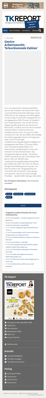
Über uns (11, 334)
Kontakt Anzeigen (15, 359)
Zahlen (9, 197)
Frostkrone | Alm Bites (20, 242)
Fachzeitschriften (14, 373)
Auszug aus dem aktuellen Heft (19, 322)
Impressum (11, 382)
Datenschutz (14, 393)
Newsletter (26, 30)
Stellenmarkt (12, 344)
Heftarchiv (11, 325)
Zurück (23, 205)
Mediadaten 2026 (14, 331)
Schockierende (30, 194)
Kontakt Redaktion (15, 356)
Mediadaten (36, 30)
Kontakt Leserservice (16, 362)
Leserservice (12, 379)
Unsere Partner (13, 337)
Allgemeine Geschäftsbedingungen (28, 393)
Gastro (9, 194)
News (5, 30)
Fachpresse (11, 376)
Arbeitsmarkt (18, 194)
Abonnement (12, 328)
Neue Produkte (14, 30)
